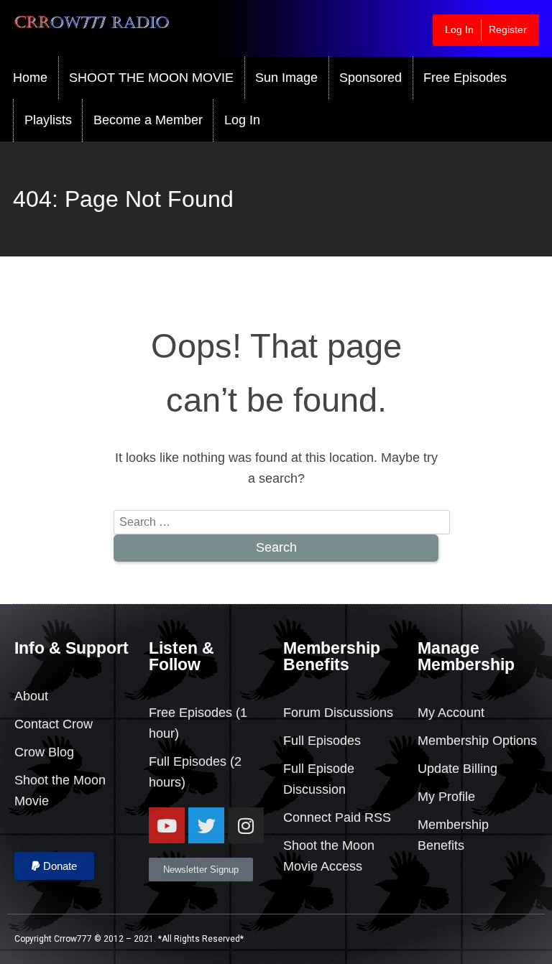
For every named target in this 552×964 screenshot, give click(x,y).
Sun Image (286, 77)
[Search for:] (282, 521)
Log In (459, 29)
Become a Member (148, 120)
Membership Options (477, 740)
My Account (451, 712)
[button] (54, 866)
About (31, 696)
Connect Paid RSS (337, 817)
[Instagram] (246, 825)
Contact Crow (53, 724)
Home (30, 77)
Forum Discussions (338, 712)
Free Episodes (465, 77)
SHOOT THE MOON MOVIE (151, 77)
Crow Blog (44, 752)
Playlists (48, 120)
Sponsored (370, 77)
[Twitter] (206, 825)
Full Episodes (187, 761)
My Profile (446, 796)
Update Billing (457, 768)
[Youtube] (167, 825)
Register (508, 29)
